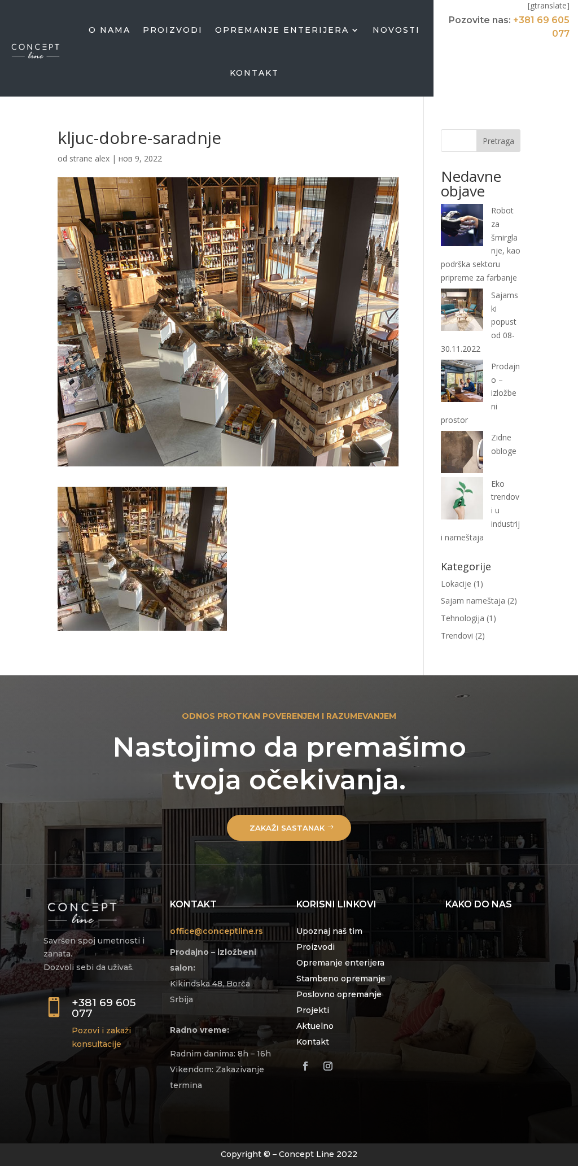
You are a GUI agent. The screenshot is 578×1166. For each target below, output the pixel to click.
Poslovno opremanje (339, 994)
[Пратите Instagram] (328, 1066)
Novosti (396, 30)
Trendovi (457, 635)
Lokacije (456, 583)
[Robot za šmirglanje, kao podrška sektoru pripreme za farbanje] (462, 227)
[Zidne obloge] (462, 454)
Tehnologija (462, 618)
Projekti (312, 1010)
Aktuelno (315, 1026)
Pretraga (498, 141)
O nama (109, 30)
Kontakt (254, 73)
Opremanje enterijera (282, 30)
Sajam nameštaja (473, 600)
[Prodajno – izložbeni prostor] (462, 383)
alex (102, 158)
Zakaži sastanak (287, 827)
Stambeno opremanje (341, 978)
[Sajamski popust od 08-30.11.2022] (462, 312)
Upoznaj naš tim (329, 931)
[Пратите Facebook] (305, 1066)
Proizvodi (173, 30)
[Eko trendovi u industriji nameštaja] (462, 500)
